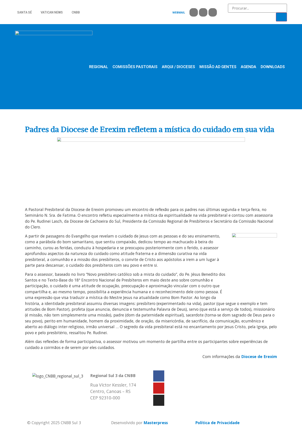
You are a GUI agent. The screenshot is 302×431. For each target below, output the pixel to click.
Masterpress (155, 422)
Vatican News (52, 12)
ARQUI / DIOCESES (178, 66)
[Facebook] (193, 12)
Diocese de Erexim (259, 356)
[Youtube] (203, 12)
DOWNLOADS (273, 66)
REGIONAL (98, 66)
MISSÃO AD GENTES (217, 66)
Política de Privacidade (217, 422)
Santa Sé (24, 12)
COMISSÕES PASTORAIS (135, 66)
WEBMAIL (178, 12)
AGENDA (248, 66)
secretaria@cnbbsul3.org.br (117, 407)
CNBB (76, 12)
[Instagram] (212, 12)
